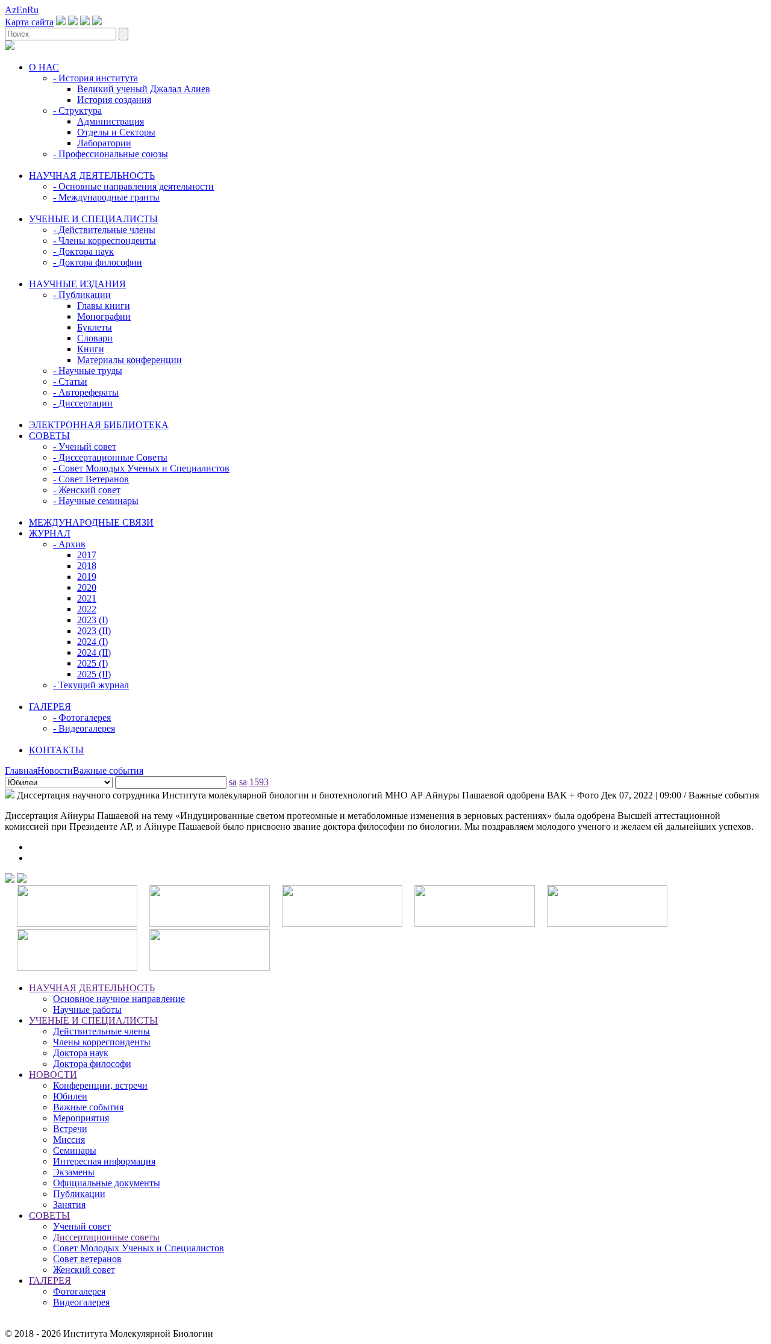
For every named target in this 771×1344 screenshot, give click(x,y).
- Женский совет (86, 490)
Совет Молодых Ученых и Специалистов (138, 1248)
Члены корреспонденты (102, 1042)
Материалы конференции (129, 360)
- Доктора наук (83, 251)
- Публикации (82, 295)
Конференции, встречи (100, 1085)
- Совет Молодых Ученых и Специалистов (141, 468)
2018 (86, 566)
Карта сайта (29, 22)
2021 (86, 598)
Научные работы (87, 1009)
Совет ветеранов (87, 1259)
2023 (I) (92, 620)
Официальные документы (106, 1183)
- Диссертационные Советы (110, 457)
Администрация (110, 121)
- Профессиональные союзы (110, 154)
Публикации (79, 1194)
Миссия (69, 1139)
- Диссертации (83, 403)
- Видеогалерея (84, 728)
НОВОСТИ (53, 1074)
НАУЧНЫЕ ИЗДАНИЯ (77, 284)
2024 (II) (94, 652)
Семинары (74, 1150)
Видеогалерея (81, 1302)
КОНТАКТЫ (56, 750)
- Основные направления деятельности (133, 186)
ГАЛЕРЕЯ (50, 707)
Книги (90, 349)
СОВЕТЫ (49, 436)
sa (233, 782)
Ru (33, 10)
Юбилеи (70, 1096)
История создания (114, 100)
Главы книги (103, 305)
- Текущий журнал (91, 685)
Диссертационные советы (106, 1237)
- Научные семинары (96, 501)
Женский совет (84, 1270)
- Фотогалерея (82, 717)
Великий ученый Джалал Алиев (143, 89)
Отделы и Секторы (116, 132)
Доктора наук (80, 1053)
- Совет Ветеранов (91, 479)
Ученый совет (82, 1226)
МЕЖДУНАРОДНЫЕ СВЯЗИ (91, 522)
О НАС (44, 67)
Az (10, 10)
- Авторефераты (86, 392)
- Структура (77, 110)
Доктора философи (92, 1064)
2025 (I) (92, 663)
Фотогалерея (79, 1291)
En (21, 10)
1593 (259, 782)
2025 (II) (94, 674)
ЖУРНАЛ (49, 533)
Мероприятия (81, 1118)
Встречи (70, 1129)
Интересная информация (104, 1161)
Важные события (108, 770)
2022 (86, 609)
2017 (86, 555)
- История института (95, 78)
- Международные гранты (106, 197)
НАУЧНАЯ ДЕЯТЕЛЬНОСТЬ (92, 175)
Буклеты (94, 327)
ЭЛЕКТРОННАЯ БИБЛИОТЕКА (99, 425)
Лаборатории (104, 143)
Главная (21, 770)
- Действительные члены (104, 230)
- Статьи (70, 381)
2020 (86, 587)
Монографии (104, 316)
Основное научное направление (119, 999)
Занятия (69, 1204)
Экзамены (74, 1172)
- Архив (69, 544)
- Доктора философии (97, 262)
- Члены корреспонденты (104, 240)
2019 (86, 576)
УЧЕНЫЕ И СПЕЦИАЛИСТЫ (93, 219)
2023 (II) (94, 631)
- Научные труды (87, 371)
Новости (55, 770)
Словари (95, 338)
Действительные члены (101, 1031)
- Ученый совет (84, 446)
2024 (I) (92, 641)
